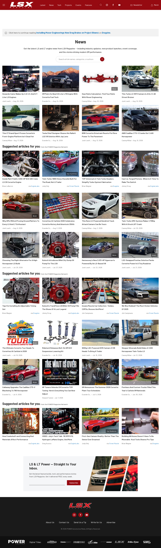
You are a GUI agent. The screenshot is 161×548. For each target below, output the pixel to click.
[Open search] (101, 5)
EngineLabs (35, 186)
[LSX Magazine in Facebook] (80, 515)
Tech (59, 5)
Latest (42, 5)
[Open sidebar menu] (3, 4)
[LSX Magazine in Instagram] (74, 515)
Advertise (111, 522)
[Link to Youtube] (119, 5)
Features (88, 5)
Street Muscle (74, 186)
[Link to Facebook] (113, 5)
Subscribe (73, 483)
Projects (68, 5)
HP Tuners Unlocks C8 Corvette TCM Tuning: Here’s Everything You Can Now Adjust (58, 390)
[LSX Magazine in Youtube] (87, 515)
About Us (50, 522)
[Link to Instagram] (107, 5)
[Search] (102, 59)
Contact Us (64, 522)
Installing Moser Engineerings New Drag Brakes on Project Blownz (67, 32)
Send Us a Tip (80, 522)
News (51, 5)
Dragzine (106, 32)
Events (78, 5)
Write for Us (96, 522)
